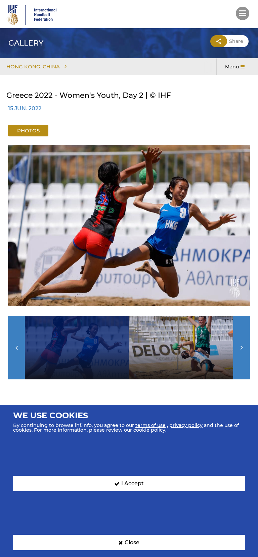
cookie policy (149, 430)
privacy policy (186, 425)
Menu (232, 67)
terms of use (150, 425)
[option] (129, 225)
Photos (28, 130)
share (236, 41)
